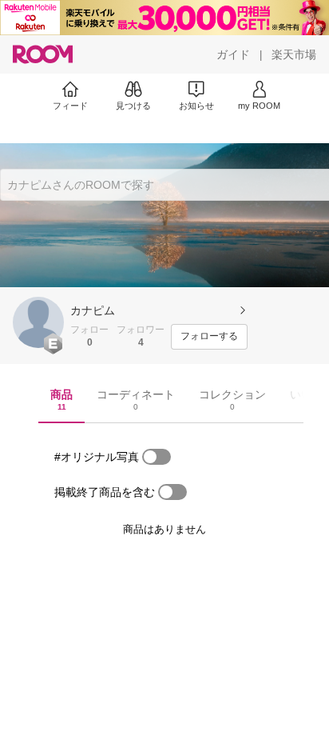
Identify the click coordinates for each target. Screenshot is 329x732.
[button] (38, 322)
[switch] (156, 457)
